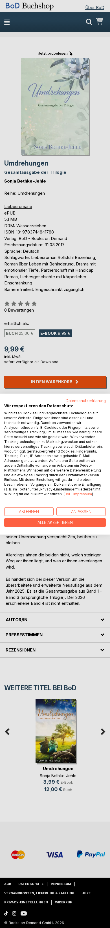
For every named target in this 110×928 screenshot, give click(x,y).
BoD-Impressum (78, 494)
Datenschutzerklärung (86, 400)
